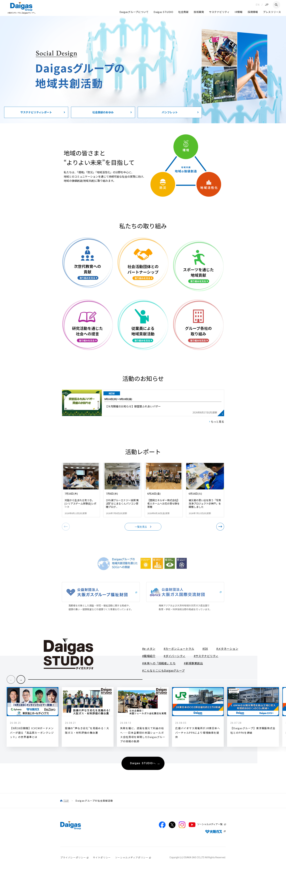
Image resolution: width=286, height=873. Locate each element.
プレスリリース (272, 12)
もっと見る (217, 421)
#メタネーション (227, 649)
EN (258, 4)
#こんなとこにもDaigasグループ (163, 670)
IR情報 (239, 12)
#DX (205, 649)
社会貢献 (183, 12)
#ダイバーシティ (174, 656)
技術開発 (199, 12)
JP (267, 4)
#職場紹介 (148, 656)
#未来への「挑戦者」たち (159, 663)
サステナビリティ (219, 12)
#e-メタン (148, 649)
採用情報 (253, 12)
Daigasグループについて (134, 12)
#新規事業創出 (193, 663)
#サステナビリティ (206, 656)
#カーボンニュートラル (179, 649)
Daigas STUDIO (163, 12)
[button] (220, 527)
